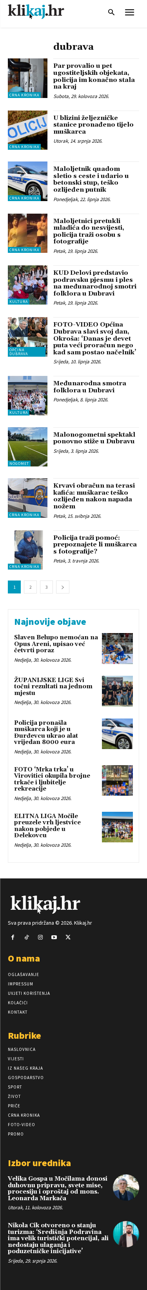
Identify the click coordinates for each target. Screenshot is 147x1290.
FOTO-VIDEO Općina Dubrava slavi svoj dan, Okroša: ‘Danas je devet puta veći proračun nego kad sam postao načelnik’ (94, 338)
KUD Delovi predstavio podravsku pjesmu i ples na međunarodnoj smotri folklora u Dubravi (94, 283)
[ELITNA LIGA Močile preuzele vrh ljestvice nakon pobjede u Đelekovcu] (117, 827)
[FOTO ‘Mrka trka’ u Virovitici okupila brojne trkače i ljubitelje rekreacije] (117, 780)
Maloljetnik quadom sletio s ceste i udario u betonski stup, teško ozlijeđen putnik (91, 179)
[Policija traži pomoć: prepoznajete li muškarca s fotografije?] (27, 550)
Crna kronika (24, 95)
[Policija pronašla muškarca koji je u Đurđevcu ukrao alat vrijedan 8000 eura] (117, 733)
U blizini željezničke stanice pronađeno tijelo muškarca (93, 125)
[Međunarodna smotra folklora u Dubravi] (27, 395)
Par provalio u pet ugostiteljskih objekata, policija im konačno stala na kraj (94, 76)
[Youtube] (54, 937)
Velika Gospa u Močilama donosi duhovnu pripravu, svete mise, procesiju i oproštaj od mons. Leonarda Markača (57, 1188)
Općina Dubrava (18, 351)
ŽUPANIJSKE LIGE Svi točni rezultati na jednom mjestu (53, 687)
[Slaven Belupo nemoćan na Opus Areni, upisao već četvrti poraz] (117, 648)
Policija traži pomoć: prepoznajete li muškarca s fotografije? (95, 544)
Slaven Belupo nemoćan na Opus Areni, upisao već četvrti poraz (56, 644)
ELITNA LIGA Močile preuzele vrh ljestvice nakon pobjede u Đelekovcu (47, 826)
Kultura (18, 301)
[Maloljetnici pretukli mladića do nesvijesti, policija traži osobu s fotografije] (27, 233)
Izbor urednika (39, 1163)
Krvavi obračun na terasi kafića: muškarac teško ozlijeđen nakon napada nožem (94, 496)
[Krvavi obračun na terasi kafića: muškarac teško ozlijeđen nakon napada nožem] (27, 498)
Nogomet (19, 463)
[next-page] (62, 587)
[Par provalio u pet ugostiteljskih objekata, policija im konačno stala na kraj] (27, 78)
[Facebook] (13, 937)
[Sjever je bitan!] (43, 11)
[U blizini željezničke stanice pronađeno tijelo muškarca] (27, 130)
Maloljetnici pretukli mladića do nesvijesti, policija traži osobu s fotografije (88, 231)
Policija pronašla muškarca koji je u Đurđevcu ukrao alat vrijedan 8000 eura (46, 732)
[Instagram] (40, 937)
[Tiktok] (26, 937)
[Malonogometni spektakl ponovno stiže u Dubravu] (27, 447)
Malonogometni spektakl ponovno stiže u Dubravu (94, 438)
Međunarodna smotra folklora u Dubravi (89, 386)
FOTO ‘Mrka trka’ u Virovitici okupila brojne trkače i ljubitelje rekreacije (52, 779)
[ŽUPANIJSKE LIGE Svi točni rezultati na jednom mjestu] (117, 691)
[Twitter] (68, 937)
